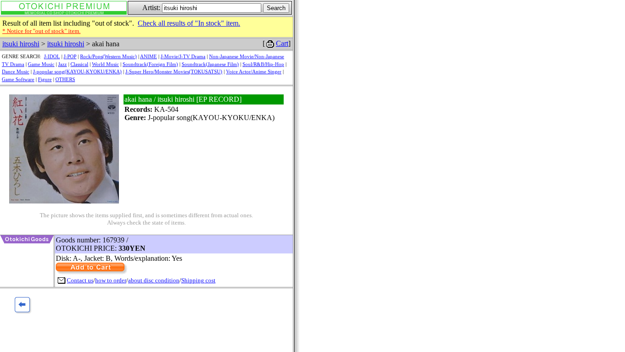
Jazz (62, 64)
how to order (110, 280)
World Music (105, 64)
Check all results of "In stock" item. (189, 23)
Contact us (80, 280)
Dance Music (15, 71)
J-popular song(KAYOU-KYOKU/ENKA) (77, 71)
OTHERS (65, 79)
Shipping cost (198, 280)
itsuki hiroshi (20, 44)
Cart (282, 43)
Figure (45, 79)
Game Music (41, 64)
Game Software (18, 79)
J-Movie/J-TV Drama (183, 56)
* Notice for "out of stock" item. (41, 31)
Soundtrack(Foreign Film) (150, 64)
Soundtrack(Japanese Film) (210, 64)
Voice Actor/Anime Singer (253, 71)
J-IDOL (52, 56)
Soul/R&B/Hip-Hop (263, 64)
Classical (79, 64)
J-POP (70, 56)
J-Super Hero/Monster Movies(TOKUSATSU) (173, 71)
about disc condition (153, 280)
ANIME (148, 56)
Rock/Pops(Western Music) (108, 56)
